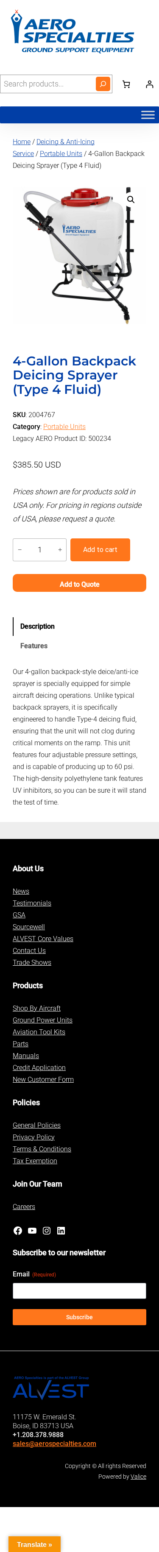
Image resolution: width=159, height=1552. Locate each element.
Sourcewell (29, 927)
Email (34, 1274)
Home (22, 142)
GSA (19, 915)
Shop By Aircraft (37, 1008)
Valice (138, 1476)
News (21, 891)
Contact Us (29, 951)
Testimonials (32, 903)
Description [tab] (37, 626)
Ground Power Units (43, 1020)
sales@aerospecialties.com (54, 1444)
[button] (131, 199)
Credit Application (39, 1068)
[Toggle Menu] (148, 115)
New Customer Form (43, 1080)
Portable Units (61, 154)
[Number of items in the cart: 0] (126, 84)
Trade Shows (32, 963)
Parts (20, 1044)
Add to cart (100, 550)
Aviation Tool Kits (39, 1032)
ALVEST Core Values (43, 939)
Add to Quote (80, 584)
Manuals (26, 1056)
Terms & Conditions (42, 1149)
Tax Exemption (35, 1161)
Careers (24, 1207)
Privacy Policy (34, 1137)
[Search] (103, 84)
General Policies (37, 1125)
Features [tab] (33, 646)
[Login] (149, 84)
